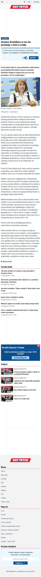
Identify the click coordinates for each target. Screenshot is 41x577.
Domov (3, 471)
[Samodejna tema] (24, 2)
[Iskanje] (29, 1)
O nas (2, 511)
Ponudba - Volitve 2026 (8, 541)
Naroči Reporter (21, 358)
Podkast (3, 498)
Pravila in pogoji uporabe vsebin (10, 526)
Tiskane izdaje (5, 502)
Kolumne (3, 486)
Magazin (3, 490)
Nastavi (32, 58)
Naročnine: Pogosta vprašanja (10, 530)
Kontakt (3, 515)
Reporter (4, 293)
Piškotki (3, 538)
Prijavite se (19, 563)
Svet (2, 483)
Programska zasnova (7, 518)
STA (3, 275)
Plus (2, 494)
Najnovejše (4, 475)
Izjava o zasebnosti (6, 534)
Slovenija (5, 38)
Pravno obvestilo (6, 522)
